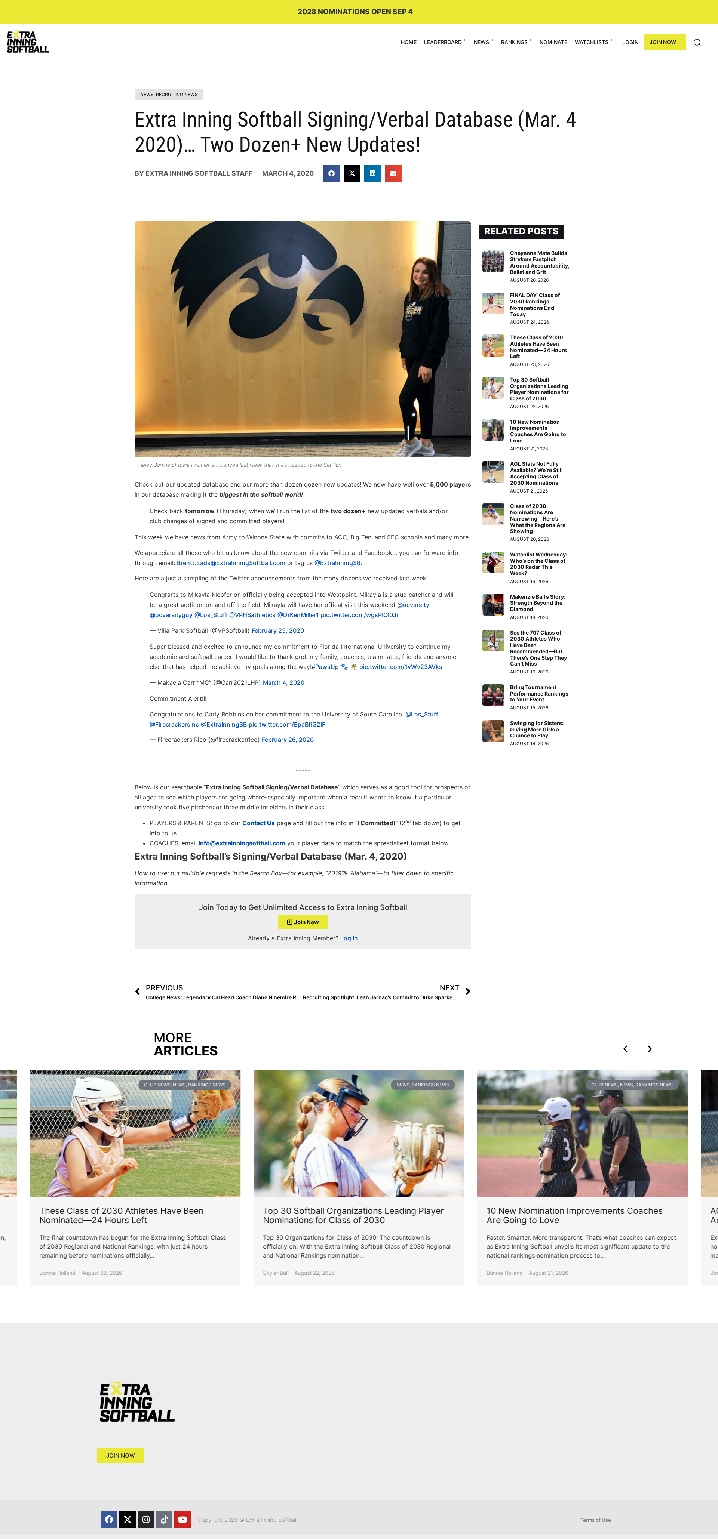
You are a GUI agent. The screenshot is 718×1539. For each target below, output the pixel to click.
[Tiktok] (164, 1519)
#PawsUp (325, 666)
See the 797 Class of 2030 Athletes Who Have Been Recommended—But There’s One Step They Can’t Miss (538, 648)
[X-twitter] (127, 1519)
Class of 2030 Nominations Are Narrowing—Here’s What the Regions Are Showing (537, 518)
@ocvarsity (413, 604)
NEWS (481, 42)
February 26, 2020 (288, 739)
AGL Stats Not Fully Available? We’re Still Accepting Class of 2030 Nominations (536, 472)
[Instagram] (146, 1519)
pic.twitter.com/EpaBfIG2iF (287, 724)
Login (630, 42)
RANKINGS (514, 42)
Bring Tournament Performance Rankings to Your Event (539, 693)
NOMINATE (553, 42)
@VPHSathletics (252, 615)
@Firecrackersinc (174, 724)
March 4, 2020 (283, 682)
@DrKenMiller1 (298, 615)
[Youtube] (182, 1519)
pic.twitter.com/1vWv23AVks (400, 666)
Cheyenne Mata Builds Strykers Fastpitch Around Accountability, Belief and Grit (540, 262)
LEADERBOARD (443, 42)
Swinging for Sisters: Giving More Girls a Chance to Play (537, 729)
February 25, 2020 (278, 630)
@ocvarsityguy (171, 615)
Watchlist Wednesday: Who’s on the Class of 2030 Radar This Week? (538, 563)
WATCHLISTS (591, 42)
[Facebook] (109, 1519)
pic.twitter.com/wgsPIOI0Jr (360, 615)
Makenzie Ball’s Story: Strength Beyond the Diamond (537, 603)
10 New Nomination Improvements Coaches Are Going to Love (538, 431)
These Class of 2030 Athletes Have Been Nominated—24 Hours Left (538, 346)
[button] (331, 173)
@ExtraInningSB (337, 563)
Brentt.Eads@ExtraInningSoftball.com (231, 563)
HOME (409, 42)
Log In (349, 938)
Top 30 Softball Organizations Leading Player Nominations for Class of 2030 (539, 388)
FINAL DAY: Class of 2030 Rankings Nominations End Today (535, 304)
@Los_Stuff (210, 615)
